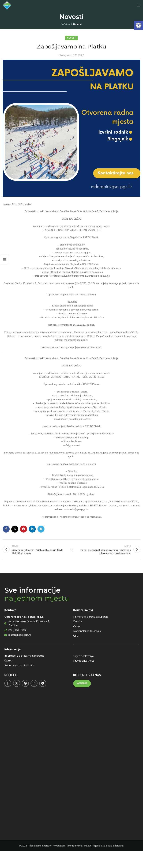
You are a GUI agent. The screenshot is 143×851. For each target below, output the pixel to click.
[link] (138, 25)
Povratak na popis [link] (71, 549)
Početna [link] (65, 24)
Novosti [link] (77, 24)
